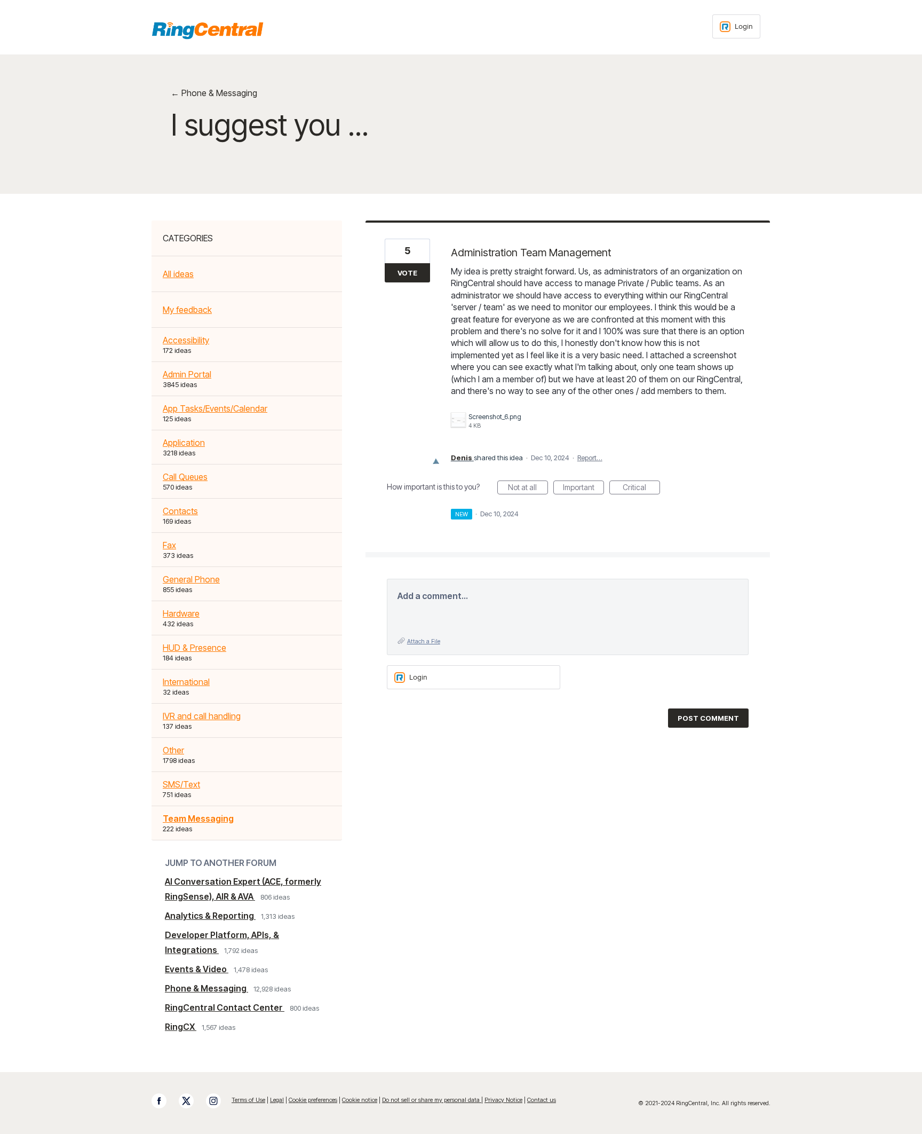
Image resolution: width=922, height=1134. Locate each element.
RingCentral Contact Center (224, 1007)
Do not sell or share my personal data (431, 1100)
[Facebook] (164, 1100)
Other (173, 750)
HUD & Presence (194, 647)
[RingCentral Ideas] (208, 30)
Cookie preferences (313, 1100)
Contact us (541, 1100)
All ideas (178, 274)
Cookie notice (359, 1100)
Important (583, 488)
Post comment (708, 718)
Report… (589, 457)
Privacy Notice (503, 1100)
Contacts (180, 511)
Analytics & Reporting (210, 915)
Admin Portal (187, 374)
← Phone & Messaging (214, 93)
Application (184, 442)
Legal (277, 1100)
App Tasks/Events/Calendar (215, 408)
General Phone (191, 579)
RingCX (180, 1026)
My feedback (187, 309)
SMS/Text (181, 784)
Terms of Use (248, 1100)
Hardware (181, 613)
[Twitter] (191, 1100)
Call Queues (185, 476)
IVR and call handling (202, 716)
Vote (407, 273)
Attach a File (423, 641)
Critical (641, 488)
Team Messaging (198, 818)
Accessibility (186, 340)
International (186, 681)
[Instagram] (219, 1100)
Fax (169, 545)
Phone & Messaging (206, 988)
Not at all (528, 488)
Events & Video (196, 969)
